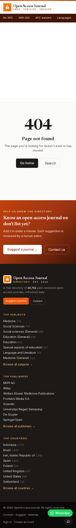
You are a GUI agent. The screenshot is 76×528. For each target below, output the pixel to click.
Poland (8, 466)
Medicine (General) (16, 358)
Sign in (7, 522)
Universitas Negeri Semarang (22, 409)
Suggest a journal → (22, 249)
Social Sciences (14, 326)
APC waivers (43, 17)
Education (9, 342)
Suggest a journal (16, 300)
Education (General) (16, 337)
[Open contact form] (68, 521)
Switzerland (11, 481)
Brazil (7, 450)
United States (12, 476)
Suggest (21, 514)
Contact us (56, 250)
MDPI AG (9, 383)
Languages (64, 17)
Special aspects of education (22, 347)
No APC (8, 17)
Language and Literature (19, 352)
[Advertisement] (38, 62)
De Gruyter (10, 414)
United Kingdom (14, 471)
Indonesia (9, 445)
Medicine (9, 321)
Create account (24, 522)
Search (50, 163)
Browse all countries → (18, 488)
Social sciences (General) (20, 331)
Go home (27, 163)
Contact (37, 301)
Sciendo (8, 404)
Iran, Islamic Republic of (19, 455)
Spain (7, 460)
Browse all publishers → (19, 426)
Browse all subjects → (18, 364)
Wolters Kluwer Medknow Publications (28, 393)
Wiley (7, 388)
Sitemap (33, 514)
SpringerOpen (12, 419)
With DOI (24, 17)
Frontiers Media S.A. (16, 398)
